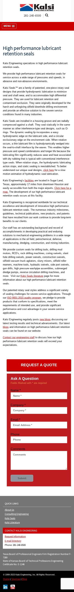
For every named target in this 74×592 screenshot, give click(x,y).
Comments (18, 449)
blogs (6, 327)
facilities (29, 180)
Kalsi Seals (10, 518)
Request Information (15, 536)
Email (15, 419)
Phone (15, 434)
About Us (9, 509)
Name (16, 390)
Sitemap (15, 579)
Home (6, 579)
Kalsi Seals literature (31, 276)
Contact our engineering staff (19, 337)
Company (18, 405)
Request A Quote (39, 365)
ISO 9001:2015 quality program (24, 297)
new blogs (45, 319)
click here (48, 170)
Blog (24, 579)
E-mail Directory (13, 540)
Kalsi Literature (12, 522)
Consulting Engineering (17, 514)
